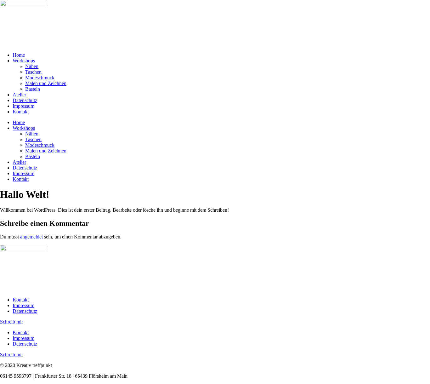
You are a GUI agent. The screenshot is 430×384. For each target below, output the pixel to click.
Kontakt (21, 111)
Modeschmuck (39, 77)
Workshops (24, 60)
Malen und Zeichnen (45, 83)
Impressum (23, 106)
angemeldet (31, 236)
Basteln (32, 89)
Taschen (33, 72)
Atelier (19, 94)
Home (19, 55)
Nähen (31, 66)
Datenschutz (25, 100)
